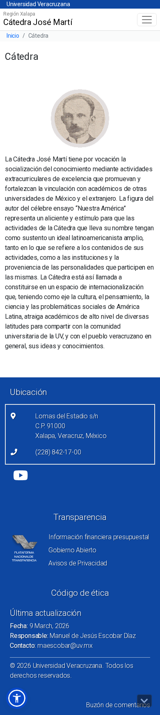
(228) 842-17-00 (58, 452)
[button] (16, 698)
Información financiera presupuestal (98, 537)
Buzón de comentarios (118, 705)
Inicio (13, 35)
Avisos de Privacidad (77, 563)
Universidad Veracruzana (38, 4)
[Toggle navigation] (147, 19)
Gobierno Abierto (72, 550)
